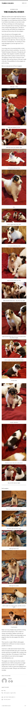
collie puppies (7, 692)
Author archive (9, 681)
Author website (12, 681)
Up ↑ (25, 705)
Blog (4, 690)
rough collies (13, 692)
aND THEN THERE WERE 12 (9, 697)
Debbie (10, 678)
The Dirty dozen (7, 699)
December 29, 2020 (14, 9)
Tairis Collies (8, 3)
